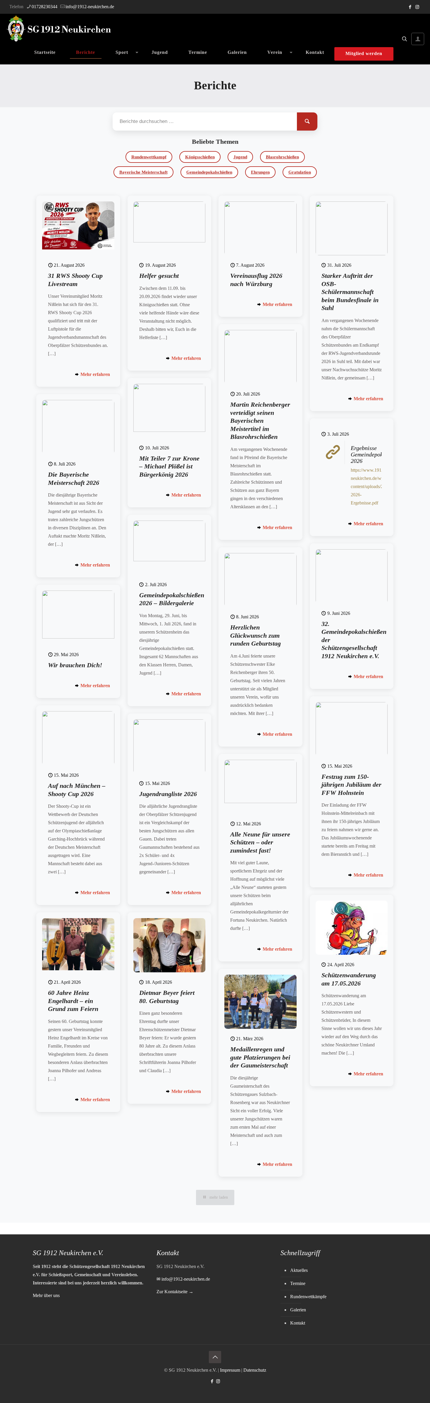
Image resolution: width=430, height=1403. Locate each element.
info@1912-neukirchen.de (90, 6)
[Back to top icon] (215, 1357)
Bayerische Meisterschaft (143, 172)
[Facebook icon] (410, 7)
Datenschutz (254, 1370)
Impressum (230, 1370)
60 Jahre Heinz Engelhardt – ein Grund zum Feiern (73, 1000)
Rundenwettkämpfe (308, 1296)
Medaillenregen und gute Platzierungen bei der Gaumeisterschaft (260, 1057)
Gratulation (299, 172)
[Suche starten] (307, 121)
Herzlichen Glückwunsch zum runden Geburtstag (255, 635)
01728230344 (44, 6)
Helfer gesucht (159, 275)
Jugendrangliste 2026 (168, 794)
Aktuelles (299, 1270)
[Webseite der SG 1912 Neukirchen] (59, 29)
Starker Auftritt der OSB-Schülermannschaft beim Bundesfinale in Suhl (350, 292)
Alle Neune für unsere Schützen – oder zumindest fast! (260, 842)
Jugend (240, 157)
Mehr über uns (46, 1295)
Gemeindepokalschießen (209, 172)
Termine (297, 1283)
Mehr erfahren (95, 374)
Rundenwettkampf (148, 157)
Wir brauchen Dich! (75, 665)
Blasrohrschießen (282, 157)
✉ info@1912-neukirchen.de (183, 1279)
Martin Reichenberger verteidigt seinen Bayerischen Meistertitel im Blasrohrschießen (260, 420)
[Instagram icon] (417, 7)
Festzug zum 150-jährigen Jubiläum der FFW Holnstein (351, 784)
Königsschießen (200, 157)
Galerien (298, 1309)
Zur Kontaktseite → (174, 1291)
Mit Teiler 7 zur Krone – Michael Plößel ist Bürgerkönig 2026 (169, 466)
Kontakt (297, 1322)
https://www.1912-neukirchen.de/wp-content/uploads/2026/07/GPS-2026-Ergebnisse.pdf (379, 486)
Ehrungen (260, 172)
